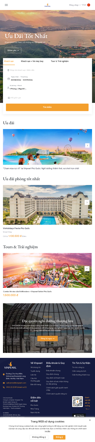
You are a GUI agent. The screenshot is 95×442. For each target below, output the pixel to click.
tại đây (47, 431)
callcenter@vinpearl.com (16, 383)
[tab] (9, 61)
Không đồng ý (39, 437)
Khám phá (12, 50)
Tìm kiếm (47, 107)
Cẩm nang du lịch (79, 371)
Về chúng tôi (35, 367)
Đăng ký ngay (46, 338)
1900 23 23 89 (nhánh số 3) (16, 387)
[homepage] (47, 5)
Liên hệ (33, 375)
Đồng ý (59, 437)
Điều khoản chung (53, 371)
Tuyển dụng (35, 371)
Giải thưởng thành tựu (81, 375)
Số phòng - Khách (16, 85)
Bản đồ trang (36, 384)
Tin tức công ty (78, 367)
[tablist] (47, 61)
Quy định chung (52, 374)
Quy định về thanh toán (55, 378)
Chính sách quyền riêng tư (56, 394)
